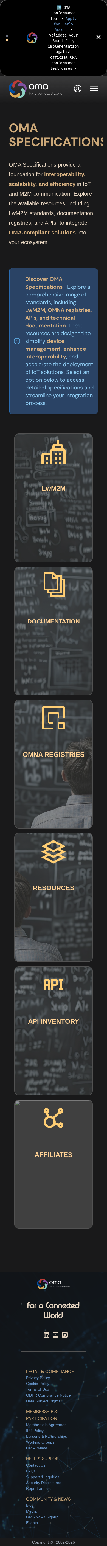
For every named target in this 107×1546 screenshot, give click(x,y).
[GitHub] (65, 1335)
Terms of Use (37, 1389)
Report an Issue (40, 1488)
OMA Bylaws (37, 1448)
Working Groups (40, 1442)
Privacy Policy (38, 1377)
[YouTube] (55, 1335)
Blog (30, 1505)
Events (32, 1523)
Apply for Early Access (65, 24)
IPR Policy (35, 1430)
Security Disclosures (43, 1482)
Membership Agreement (47, 1425)
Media (31, 1511)
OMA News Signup (42, 1517)
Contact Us (35, 1465)
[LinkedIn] (46, 1335)
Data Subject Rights (43, 1401)
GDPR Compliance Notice (48, 1395)
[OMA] (36, 89)
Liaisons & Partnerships (46, 1436)
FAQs (31, 1471)
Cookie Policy (37, 1383)
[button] (78, 89)
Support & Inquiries (42, 1477)
